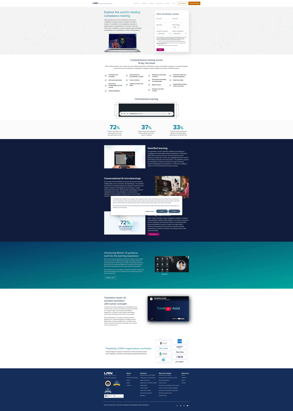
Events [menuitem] (183, 380)
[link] (102, 3)
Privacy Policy (164, 43)
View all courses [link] (194, 3)
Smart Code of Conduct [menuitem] (145, 390)
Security (106, 404)
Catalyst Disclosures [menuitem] (144, 380)
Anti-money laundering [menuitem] (164, 380)
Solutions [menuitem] (143, 373)
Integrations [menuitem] (142, 395)
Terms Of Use (119, 404)
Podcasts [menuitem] (184, 382)
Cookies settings (149, 211)
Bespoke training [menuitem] (163, 395)
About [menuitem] (129, 373)
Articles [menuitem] (183, 375)
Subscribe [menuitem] (184, 377)
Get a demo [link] (182, 3)
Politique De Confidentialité (130, 404)
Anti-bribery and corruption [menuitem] (165, 375)
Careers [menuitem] (128, 375)
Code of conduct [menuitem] (162, 382)
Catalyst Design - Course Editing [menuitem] (147, 375)
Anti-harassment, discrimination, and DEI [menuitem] (168, 377)
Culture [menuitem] (128, 380)
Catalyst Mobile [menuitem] (143, 385)
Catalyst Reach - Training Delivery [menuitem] (148, 377)
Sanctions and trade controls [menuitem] (165, 393)
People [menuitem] (128, 382)
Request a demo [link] (110, 277)
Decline (174, 211)
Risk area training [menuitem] (165, 373)
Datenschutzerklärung (143, 404)
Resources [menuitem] (185, 373)
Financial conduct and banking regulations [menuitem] (168, 387)
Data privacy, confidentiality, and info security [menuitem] (169, 385)
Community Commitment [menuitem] (132, 377)
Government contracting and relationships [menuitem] (168, 390)
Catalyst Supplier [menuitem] (144, 387)
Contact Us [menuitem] (129, 385)
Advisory (152, 3)
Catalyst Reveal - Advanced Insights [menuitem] (148, 382)
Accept (162, 211)
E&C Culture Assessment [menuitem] (146, 393)
